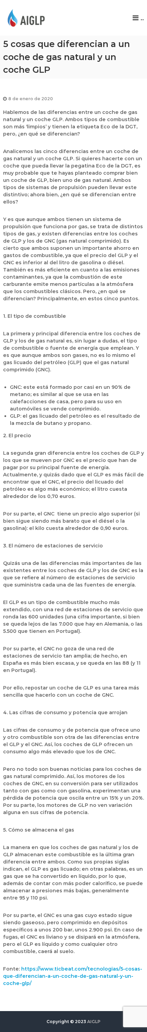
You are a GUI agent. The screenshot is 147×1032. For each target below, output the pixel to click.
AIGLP (94, 1021)
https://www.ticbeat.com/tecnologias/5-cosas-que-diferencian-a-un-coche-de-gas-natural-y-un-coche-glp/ (72, 976)
